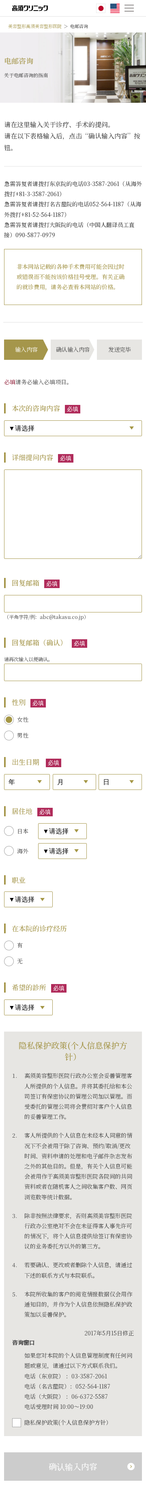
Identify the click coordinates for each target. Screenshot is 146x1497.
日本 (22, 831)
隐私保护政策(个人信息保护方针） (68, 1422)
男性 (22, 735)
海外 (22, 851)
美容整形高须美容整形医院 (35, 26)
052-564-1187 (92, 1386)
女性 (22, 719)
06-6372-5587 (89, 1396)
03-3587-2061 (89, 1376)
